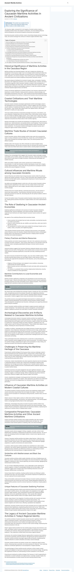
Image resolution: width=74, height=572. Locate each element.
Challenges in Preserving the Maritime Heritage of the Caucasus (19, 53)
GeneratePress (25, 570)
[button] (67, 3)
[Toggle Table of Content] (45, 40)
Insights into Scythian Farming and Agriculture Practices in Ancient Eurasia (20, 563)
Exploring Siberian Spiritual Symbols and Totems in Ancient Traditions (19, 564)
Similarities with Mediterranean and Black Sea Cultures (18, 59)
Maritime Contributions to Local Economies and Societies (19, 50)
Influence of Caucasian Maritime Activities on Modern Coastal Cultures (21, 55)
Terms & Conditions (65, 570)
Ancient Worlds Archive (13, 3)
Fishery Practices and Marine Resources (15, 49)
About (41, 570)
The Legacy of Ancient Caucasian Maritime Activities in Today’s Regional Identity (24, 62)
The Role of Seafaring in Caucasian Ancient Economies (17, 48)
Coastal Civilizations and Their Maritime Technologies (17, 43)
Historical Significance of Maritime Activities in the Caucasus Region (20, 42)
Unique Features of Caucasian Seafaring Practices (17, 60)
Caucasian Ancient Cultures (11, 561)
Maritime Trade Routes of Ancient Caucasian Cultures (17, 45)
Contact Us (45, 570)
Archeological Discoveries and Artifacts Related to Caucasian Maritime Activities (23, 52)
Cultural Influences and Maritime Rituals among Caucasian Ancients (20, 46)
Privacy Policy (52, 570)
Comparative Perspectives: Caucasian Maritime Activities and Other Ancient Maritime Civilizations (24, 57)
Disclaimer (58, 570)
